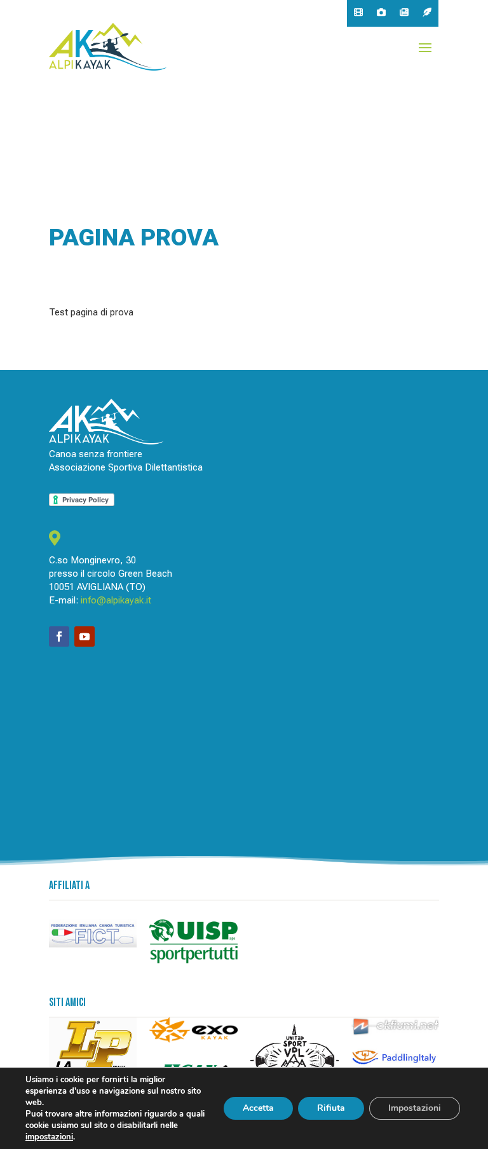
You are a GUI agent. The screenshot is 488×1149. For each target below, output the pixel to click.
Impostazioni (414, 1108)
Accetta (258, 1108)
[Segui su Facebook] (59, 636)
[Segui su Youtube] (84, 636)
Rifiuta (331, 1108)
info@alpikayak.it (116, 600)
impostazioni (49, 1137)
